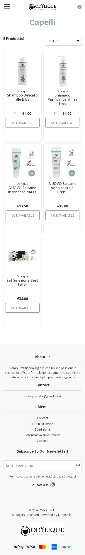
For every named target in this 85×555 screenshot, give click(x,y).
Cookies (42, 441)
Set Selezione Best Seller (22, 282)
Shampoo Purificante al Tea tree (63, 99)
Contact (42, 418)
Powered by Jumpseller (56, 515)
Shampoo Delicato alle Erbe (22, 97)
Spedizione (42, 429)
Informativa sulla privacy (43, 435)
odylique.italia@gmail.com (42, 396)
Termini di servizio (42, 424)
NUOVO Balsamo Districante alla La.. (22, 189)
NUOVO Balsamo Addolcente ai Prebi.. (62, 187)
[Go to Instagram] (52, 485)
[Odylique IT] (42, 6)
